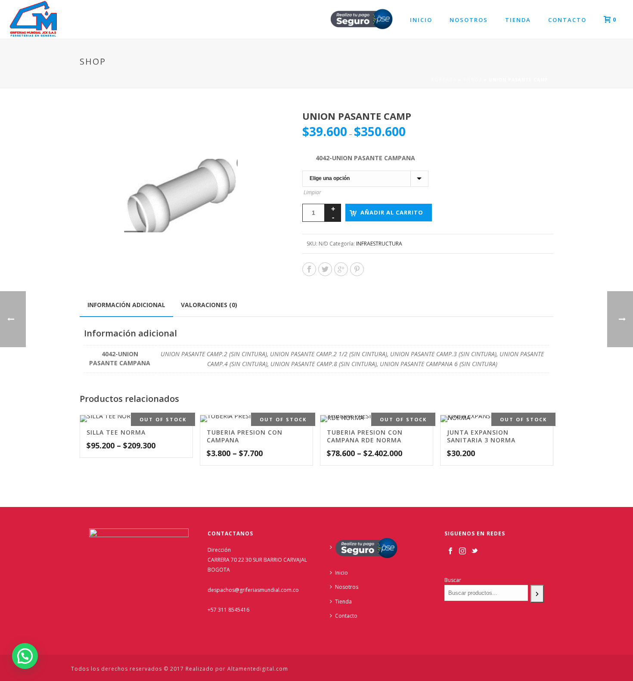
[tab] (126, 305)
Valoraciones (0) (209, 305)
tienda (472, 80)
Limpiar (312, 192)
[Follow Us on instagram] (462, 551)
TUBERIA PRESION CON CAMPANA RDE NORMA (365, 436)
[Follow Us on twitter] (474, 551)
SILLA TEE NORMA (116, 432)
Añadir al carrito (391, 212)
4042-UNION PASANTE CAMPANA (365, 158)
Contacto (567, 20)
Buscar (452, 580)
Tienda (518, 20)
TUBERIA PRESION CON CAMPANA (244, 436)
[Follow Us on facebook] (450, 551)
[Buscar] (537, 594)
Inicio (421, 20)
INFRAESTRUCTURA (379, 243)
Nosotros (469, 20)
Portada (443, 80)
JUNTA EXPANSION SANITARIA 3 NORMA (481, 436)
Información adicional (126, 305)
